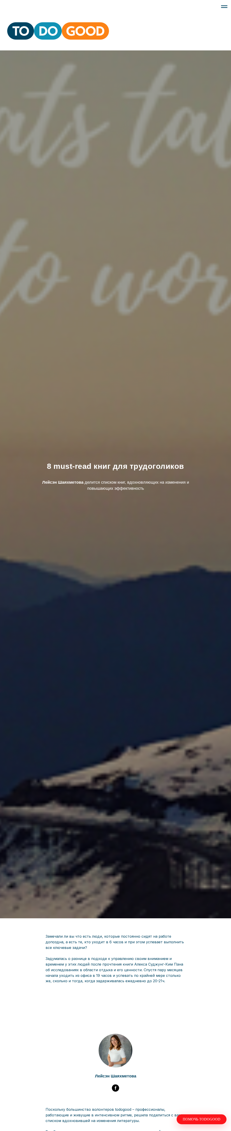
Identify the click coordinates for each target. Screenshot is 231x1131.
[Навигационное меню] (224, 6)
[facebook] (115, 1088)
